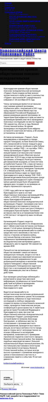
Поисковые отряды (13, 12)
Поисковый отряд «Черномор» (23, 34)
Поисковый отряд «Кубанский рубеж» (26, 30)
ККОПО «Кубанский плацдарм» (23, 16)
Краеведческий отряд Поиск (22, 25)
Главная (8, 3)
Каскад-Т (13, 19)
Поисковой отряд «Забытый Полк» (24, 39)
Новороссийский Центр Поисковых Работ (23, 52)
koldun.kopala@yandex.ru (14, 363)
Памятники (10, 7)
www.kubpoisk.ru (37, 367)
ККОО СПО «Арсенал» (18, 14)
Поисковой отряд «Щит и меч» (23, 28)
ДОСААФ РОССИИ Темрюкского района (27, 36)
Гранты (8, 43)
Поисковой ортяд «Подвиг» (21, 41)
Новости (8, 5)
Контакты (9, 10)
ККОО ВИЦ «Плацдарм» (19, 32)
